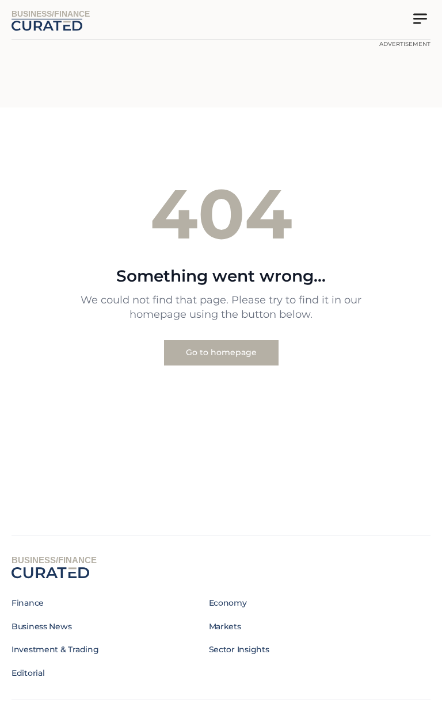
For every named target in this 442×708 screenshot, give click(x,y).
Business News (41, 626)
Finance (28, 603)
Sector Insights (239, 649)
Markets (225, 626)
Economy (228, 603)
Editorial (28, 673)
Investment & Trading (55, 649)
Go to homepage (221, 352)
